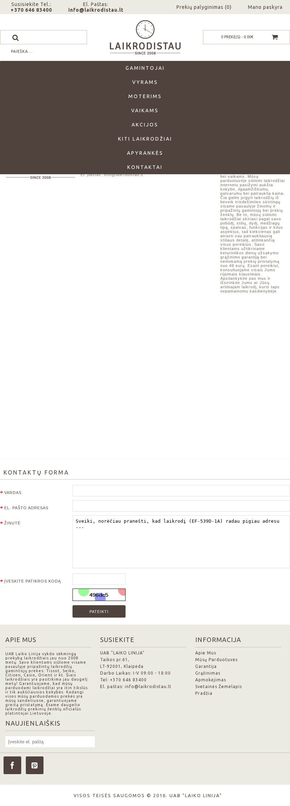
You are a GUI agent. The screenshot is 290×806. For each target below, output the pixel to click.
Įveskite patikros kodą (32, 581)
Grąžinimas (207, 673)
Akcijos (145, 124)
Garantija (206, 666)
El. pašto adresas (26, 508)
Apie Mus (205, 653)
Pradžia (204, 693)
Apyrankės (145, 153)
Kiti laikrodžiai (145, 139)
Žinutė (12, 523)
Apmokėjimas (210, 679)
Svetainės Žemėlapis (218, 686)
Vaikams (145, 110)
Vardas (13, 492)
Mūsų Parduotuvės (216, 659)
